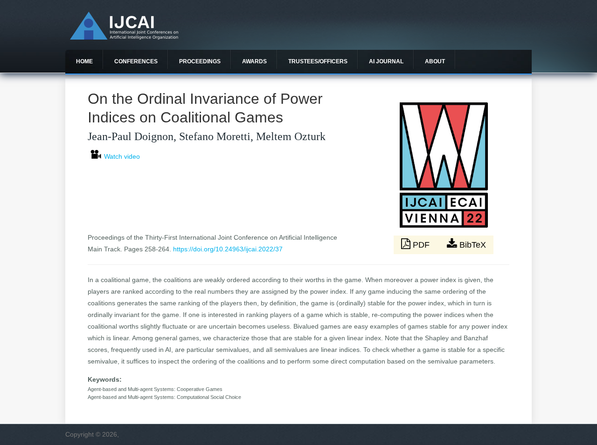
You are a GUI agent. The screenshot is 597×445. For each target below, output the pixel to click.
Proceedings (200, 61)
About (435, 61)
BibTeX (471, 244)
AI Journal (386, 61)
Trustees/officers (317, 61)
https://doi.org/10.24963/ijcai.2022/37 (228, 249)
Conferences (136, 61)
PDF (421, 244)
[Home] (124, 37)
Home (84, 61)
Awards (254, 61)
